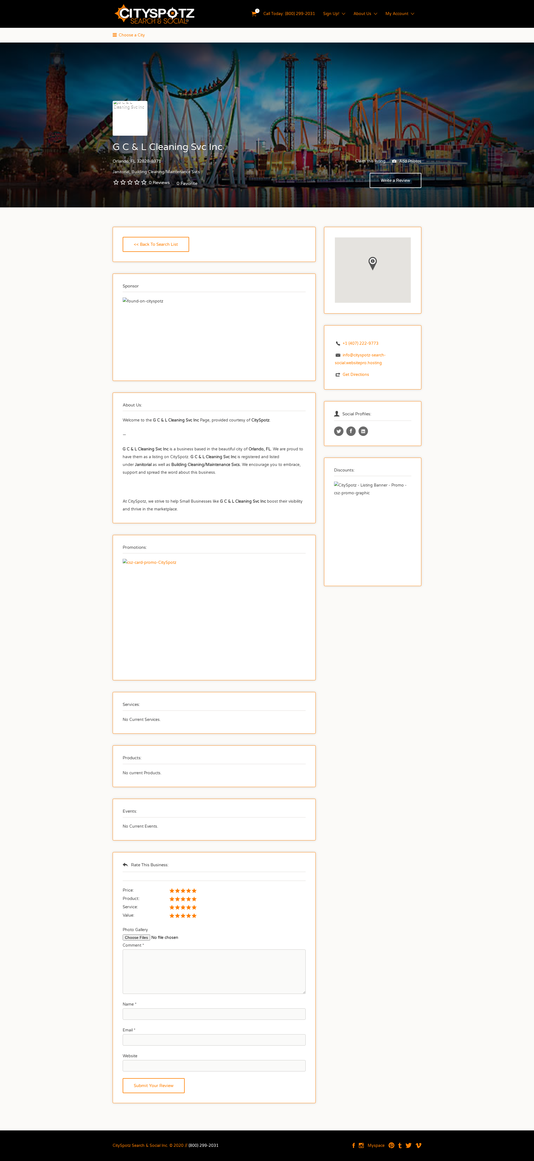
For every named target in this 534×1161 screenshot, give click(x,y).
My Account (396, 13)
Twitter (409, 1145)
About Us (362, 13)
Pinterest (391, 1145)
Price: (128, 890)
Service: (130, 906)
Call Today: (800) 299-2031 (289, 13)
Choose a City (132, 35)
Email (129, 1030)
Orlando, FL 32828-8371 (137, 161)
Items (253, 14)
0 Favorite (187, 183)
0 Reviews (159, 182)
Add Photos (409, 161)
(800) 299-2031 (204, 1145)
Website (130, 1056)
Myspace (376, 1145)
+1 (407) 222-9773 (361, 343)
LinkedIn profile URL (363, 431)
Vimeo (418, 1145)
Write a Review (395, 180)
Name (130, 1004)
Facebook (353, 1145)
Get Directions (356, 374)
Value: (128, 915)
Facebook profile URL (351, 431)
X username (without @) (338, 431)
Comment (133, 945)
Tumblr (400, 1145)
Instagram (361, 1145)
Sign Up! (331, 13)
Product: (131, 898)
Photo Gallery (135, 929)
